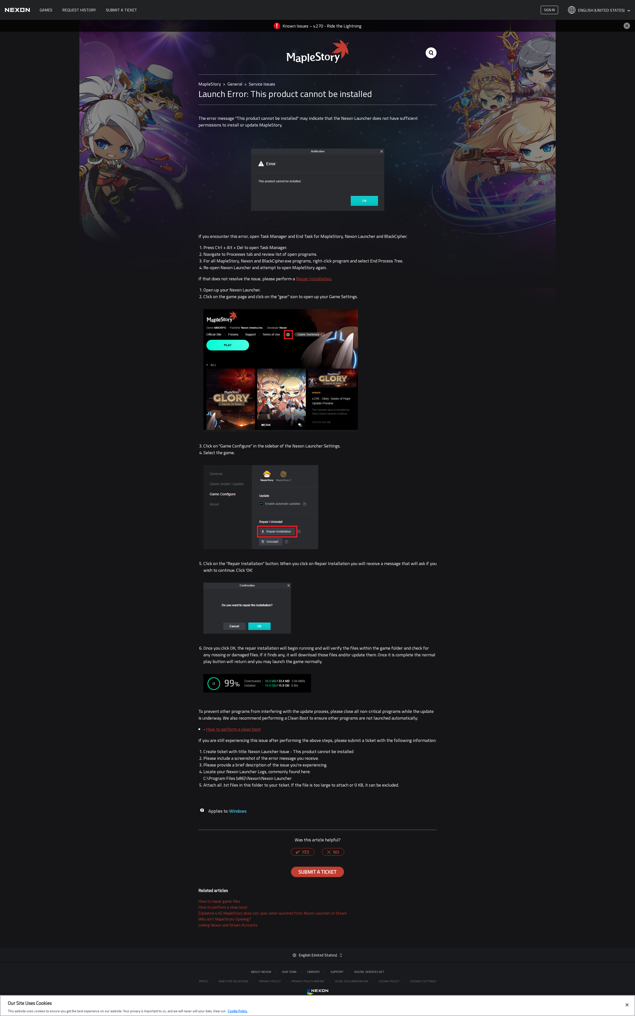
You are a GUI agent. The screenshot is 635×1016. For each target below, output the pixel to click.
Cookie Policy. (238, 1010)
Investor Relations (234, 981)
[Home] (17, 10)
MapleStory (209, 84)
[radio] (303, 852)
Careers (313, 971)
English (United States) (602, 10)
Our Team (289, 971)
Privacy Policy (270, 981)
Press (204, 981)
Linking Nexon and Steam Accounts (227, 925)
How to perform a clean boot (233, 729)
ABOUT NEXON (261, 971)
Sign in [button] (549, 9)
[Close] (627, 1004)
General (234, 84)
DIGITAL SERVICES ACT (369, 971)
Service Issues (262, 84)
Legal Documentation (352, 981)
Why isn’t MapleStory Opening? (224, 919)
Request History (79, 10)
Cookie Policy (389, 981)
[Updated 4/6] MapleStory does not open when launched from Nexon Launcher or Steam (272, 913)
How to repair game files (219, 901)
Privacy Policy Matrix (308, 981)
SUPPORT (337, 971)
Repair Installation (313, 278)
